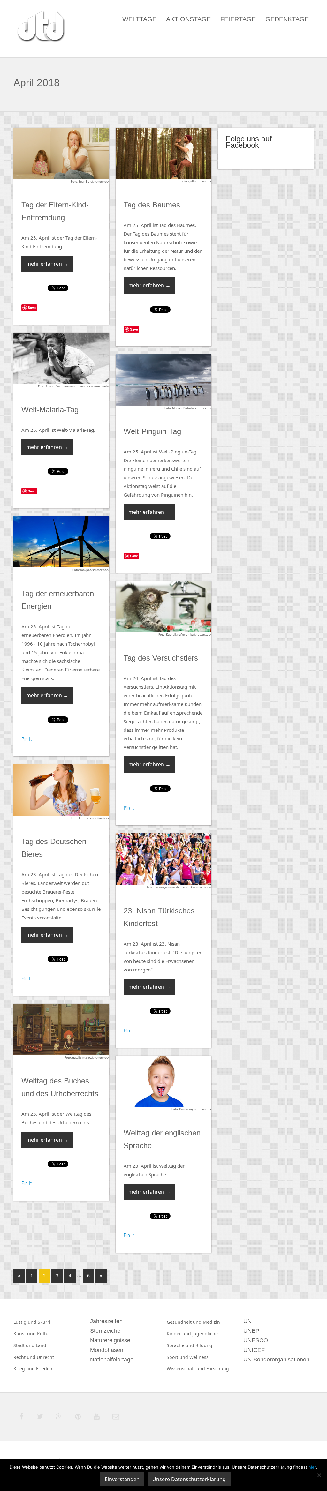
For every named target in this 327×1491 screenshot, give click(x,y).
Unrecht (45, 1357)
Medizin (211, 1322)
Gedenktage (287, 19)
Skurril (45, 1322)
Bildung (203, 1345)
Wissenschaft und (186, 1369)
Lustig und (25, 1322)
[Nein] (319, 1475)
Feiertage (238, 19)
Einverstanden (122, 1479)
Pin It (26, 739)
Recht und (25, 1357)
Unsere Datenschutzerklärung (189, 1479)
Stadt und (24, 1345)
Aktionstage (188, 19)
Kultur (43, 1333)
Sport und (178, 1357)
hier (312, 1467)
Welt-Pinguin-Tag (152, 431)
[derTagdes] (40, 27)
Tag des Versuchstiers (161, 658)
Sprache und (181, 1345)
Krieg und (24, 1369)
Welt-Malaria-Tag (50, 409)
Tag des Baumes (152, 204)
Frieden (44, 1369)
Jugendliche (205, 1333)
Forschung (217, 1369)
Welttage (139, 19)
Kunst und (25, 1333)
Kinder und (179, 1333)
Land (41, 1345)
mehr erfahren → (47, 263)
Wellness (199, 1357)
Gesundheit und (185, 1322)
